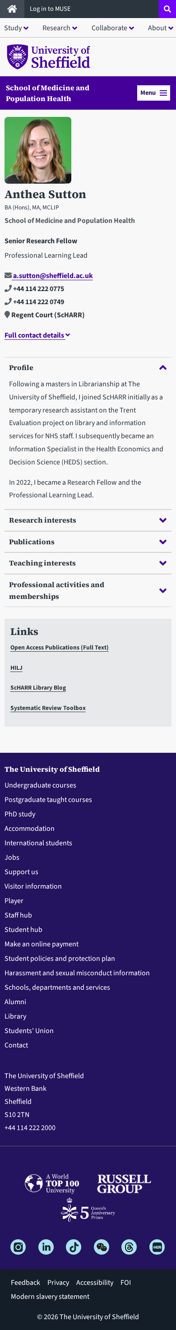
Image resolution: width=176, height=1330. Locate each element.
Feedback (25, 1283)
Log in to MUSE (51, 9)
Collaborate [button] (109, 28)
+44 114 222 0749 (38, 302)
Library (15, 1016)
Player (14, 901)
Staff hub (18, 915)
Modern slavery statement (50, 1297)
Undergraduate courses (40, 785)
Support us (21, 872)
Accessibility (94, 1283)
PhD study (20, 814)
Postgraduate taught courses (48, 800)
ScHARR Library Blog (38, 687)
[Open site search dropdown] (167, 9)
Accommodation (30, 829)
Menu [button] (148, 92)
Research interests (42, 520)
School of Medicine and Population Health (47, 93)
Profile (21, 367)
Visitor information (33, 886)
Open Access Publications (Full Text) (59, 647)
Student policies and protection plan (60, 959)
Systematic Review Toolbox (48, 708)
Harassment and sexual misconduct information (77, 973)
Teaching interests (42, 563)
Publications (32, 542)
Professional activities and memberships (56, 590)
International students (38, 843)
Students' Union (29, 1031)
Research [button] (56, 28)
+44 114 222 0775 (38, 289)
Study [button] (13, 28)
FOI (125, 1283)
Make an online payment (42, 944)
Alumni (15, 1002)
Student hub (23, 930)
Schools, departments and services (57, 987)
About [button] (157, 28)
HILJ (16, 667)
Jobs (12, 857)
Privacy (58, 1283)
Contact (16, 1045)
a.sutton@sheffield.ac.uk (52, 276)
